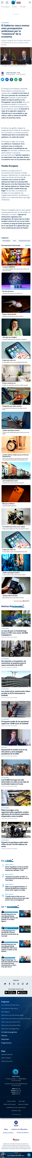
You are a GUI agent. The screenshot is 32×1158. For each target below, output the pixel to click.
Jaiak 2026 (23, 6)
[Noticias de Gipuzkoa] (19, 1129)
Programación (6, 1043)
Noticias (4, 1036)
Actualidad (5, 628)
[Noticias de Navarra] (23, 1132)
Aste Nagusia (5, 6)
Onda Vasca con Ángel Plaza (10, 1029)
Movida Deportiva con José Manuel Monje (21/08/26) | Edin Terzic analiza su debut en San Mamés (9, 947)
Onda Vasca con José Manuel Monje (12, 1015)
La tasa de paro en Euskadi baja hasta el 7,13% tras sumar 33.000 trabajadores (14, 633)
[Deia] (6, 1129)
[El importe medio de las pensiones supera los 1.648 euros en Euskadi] (16, 709)
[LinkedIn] (7, 79)
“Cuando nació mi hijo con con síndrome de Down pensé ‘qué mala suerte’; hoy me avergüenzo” (17, 898)
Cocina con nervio (6, 1061)
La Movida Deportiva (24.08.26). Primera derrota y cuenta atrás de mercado (9, 933)
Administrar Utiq (16, 1110)
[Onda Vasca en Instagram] (18, 984)
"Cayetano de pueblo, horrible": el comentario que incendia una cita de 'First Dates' (17, 878)
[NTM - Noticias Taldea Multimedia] (16, 1123)
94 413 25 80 (17, 1080)
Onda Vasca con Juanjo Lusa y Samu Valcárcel (15, 1018)
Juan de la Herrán (6, 1054)
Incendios (14, 6)
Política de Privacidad (9, 1104)
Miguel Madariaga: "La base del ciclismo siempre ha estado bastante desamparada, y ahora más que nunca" (10, 963)
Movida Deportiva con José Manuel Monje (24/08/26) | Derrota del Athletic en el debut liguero (9, 917)
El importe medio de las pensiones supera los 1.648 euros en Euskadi (15, 722)
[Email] (20, 79)
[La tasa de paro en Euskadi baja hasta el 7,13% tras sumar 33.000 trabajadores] (16, 618)
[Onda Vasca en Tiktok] (27, 984)
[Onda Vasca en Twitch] (23, 984)
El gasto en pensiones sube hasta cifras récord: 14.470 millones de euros (14, 844)
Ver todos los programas (9, 1032)
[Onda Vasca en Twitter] (5, 984)
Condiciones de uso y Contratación (16, 1107)
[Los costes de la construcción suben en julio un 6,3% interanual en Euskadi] (16, 679)
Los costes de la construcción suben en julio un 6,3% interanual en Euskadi (15, 693)
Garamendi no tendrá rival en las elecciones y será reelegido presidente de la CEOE (14, 752)
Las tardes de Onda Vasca (9, 1008)
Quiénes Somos (11, 1101)
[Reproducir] (21, 914)
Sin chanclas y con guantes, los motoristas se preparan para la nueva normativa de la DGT (13, 663)
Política (3, 747)
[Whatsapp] (16, 79)
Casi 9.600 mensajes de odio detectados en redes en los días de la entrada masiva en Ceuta (15, 782)
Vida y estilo (9, 864)
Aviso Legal (22, 1101)
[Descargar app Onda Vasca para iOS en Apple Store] (22, 992)
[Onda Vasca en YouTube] (14, 984)
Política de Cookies (23, 1104)
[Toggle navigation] (2, 2)
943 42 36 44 (17, 1085)
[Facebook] (11, 79)
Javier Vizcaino (6, 1058)
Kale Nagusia (5, 1012)
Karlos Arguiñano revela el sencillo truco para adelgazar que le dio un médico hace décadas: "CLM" (16, 868)
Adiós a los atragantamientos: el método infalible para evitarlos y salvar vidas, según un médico (16, 888)
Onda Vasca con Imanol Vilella (10, 1025)
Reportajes (5, 1039)
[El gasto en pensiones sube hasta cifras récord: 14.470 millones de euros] (16, 830)
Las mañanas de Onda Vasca (10, 1005)
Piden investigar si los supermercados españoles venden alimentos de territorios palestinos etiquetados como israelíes (15, 813)
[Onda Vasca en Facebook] (9, 984)
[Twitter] (2, 79)
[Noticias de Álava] (8, 1132)
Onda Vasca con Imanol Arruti (10, 1022)
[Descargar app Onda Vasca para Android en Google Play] (10, 992)
